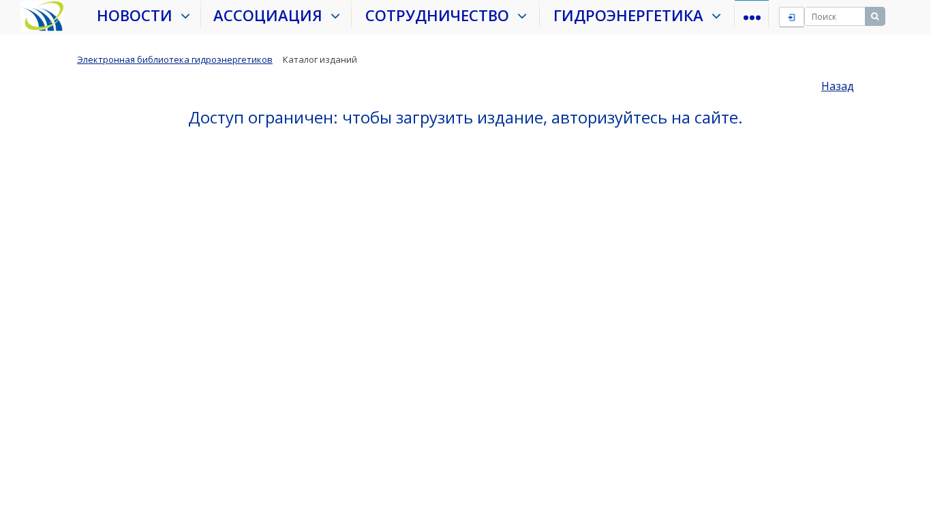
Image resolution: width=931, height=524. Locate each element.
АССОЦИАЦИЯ (272, 15)
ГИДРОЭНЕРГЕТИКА (632, 15)
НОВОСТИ (139, 15)
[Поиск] (875, 16)
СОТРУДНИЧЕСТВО (441, 15)
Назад (837, 85)
